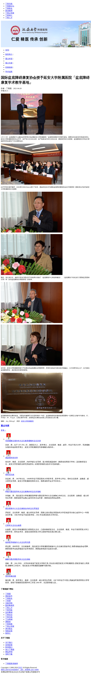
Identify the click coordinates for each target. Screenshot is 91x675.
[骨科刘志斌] (8, 473)
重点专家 (8, 63)
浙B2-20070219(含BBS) (10, 670)
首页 (7, 50)
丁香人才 (8, 18)
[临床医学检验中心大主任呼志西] (8, 541)
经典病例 (8, 67)
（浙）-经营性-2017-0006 (29, 670)
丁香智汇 (8, 15)
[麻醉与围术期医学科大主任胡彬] (8, 558)
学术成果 (8, 72)
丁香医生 (8, 8)
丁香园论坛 (9, 6)
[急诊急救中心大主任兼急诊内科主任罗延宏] (8, 507)
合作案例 (8, 612)
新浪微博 (8, 11)
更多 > (3, 430)
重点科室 (8, 59)
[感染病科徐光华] (8, 456)
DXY (20, 667)
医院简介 (8, 54)
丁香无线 (8, 4)
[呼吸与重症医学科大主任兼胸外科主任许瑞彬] (8, 490)
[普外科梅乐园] (8, 574)
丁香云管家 (9, 13)
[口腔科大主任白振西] (8, 524)
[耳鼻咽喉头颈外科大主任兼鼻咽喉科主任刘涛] (8, 439)
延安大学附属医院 (27, 421)
